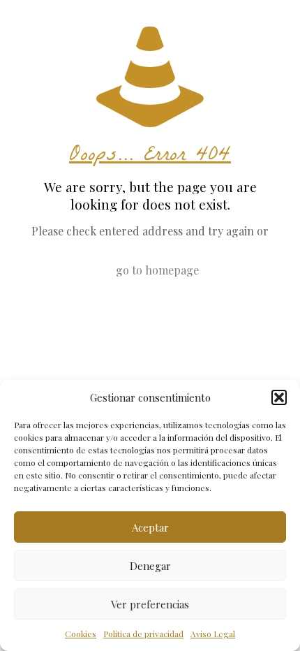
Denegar (150, 566)
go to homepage (157, 270)
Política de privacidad (143, 633)
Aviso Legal (212, 633)
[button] (279, 397)
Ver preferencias (150, 604)
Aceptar (150, 527)
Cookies (80, 633)
